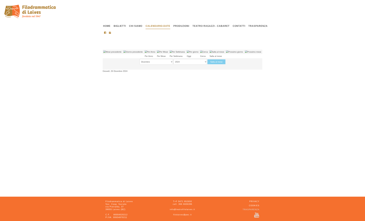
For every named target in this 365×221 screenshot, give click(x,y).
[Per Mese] (162, 52)
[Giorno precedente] (133, 52)
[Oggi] (192, 52)
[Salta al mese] (217, 52)
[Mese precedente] (112, 52)
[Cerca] (204, 52)
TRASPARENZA (251, 209)
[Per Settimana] (177, 52)
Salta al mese (216, 62)
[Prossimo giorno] (234, 52)
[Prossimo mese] (253, 52)
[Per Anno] (150, 52)
